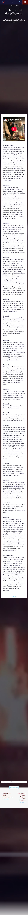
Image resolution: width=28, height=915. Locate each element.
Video (14, 596)
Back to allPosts (14, 787)
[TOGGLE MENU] (25, 2)
